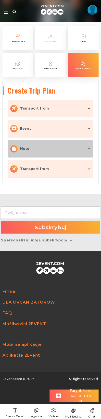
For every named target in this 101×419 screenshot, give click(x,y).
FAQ (7, 313)
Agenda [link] (36, 416)
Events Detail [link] (15, 416)
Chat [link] (91, 416)
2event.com (12, 379)
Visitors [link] (54, 416)
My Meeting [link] (73, 416)
